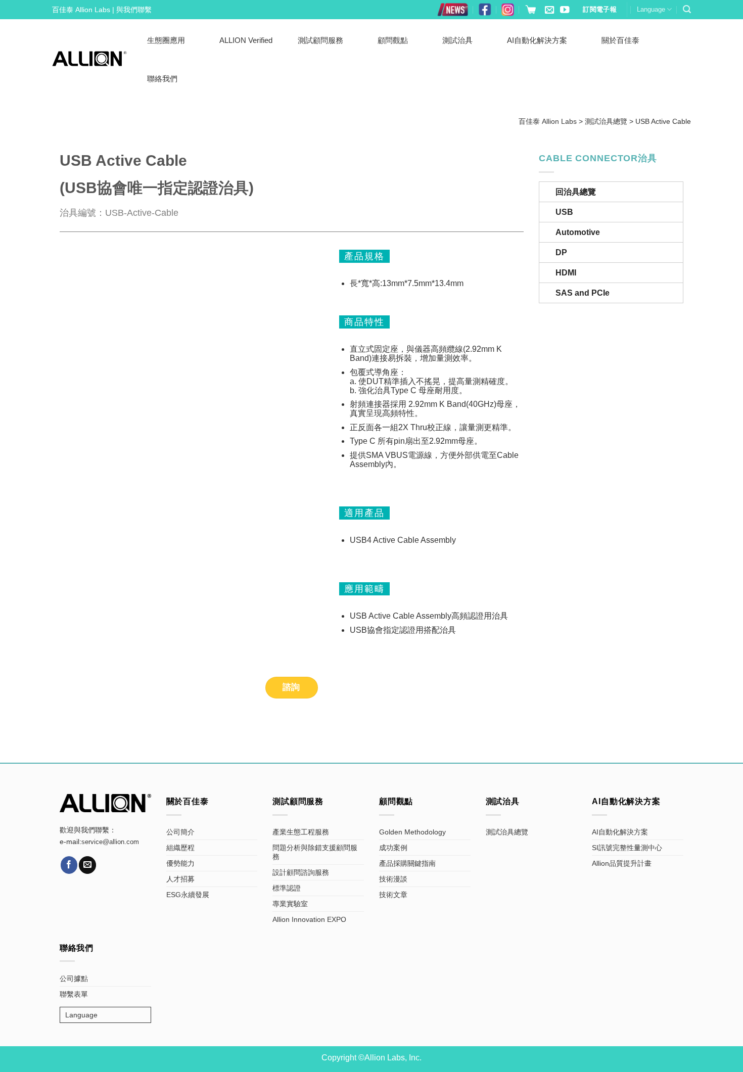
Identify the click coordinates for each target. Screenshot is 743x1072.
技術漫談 (393, 879)
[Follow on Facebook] (69, 864)
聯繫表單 (74, 994)
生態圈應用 (166, 40)
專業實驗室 (290, 904)
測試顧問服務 (320, 40)
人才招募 (180, 879)
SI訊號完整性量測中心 (627, 848)
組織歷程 (180, 848)
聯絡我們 (162, 78)
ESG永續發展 (187, 895)
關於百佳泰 (620, 40)
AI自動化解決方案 (537, 40)
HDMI (565, 272)
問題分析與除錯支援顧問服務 (314, 852)
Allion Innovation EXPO (309, 919)
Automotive (577, 232)
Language (651, 9)
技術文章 (393, 895)
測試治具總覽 (507, 832)
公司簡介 (180, 832)
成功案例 (393, 848)
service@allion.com (110, 842)
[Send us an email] (549, 10)
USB (564, 212)
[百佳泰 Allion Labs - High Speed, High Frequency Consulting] (89, 58)
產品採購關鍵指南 (407, 863)
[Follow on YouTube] (564, 10)
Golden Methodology (412, 832)
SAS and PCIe (582, 293)
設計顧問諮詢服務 (300, 872)
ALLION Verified (245, 40)
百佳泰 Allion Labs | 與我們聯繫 (102, 10)
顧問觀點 (393, 40)
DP (561, 252)
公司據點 (74, 978)
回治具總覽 (575, 192)
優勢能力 (180, 863)
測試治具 (457, 40)
